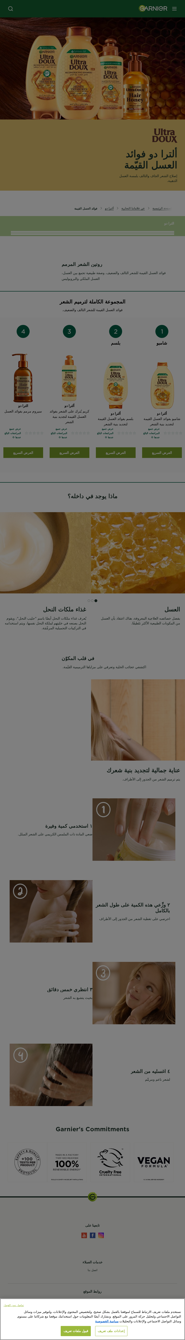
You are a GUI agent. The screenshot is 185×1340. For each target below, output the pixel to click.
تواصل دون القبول (14, 1305)
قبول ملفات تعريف (76, 1331)
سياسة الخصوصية (107, 1321)
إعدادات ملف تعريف (111, 1331)
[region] (92, 1319)
